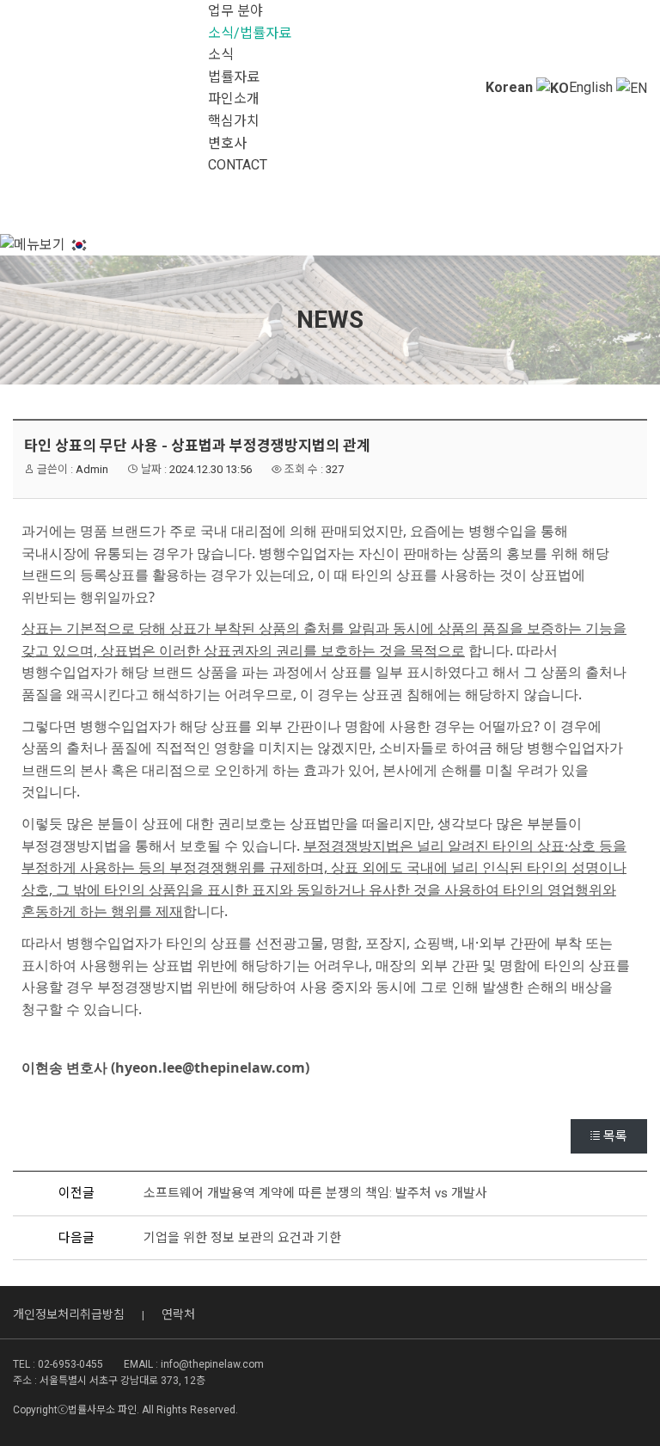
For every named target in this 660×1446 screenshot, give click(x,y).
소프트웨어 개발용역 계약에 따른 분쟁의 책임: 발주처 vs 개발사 (315, 1193)
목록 (615, 1136)
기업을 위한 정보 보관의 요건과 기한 (242, 1238)
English (592, 87)
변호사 (227, 143)
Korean (511, 87)
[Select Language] (79, 244)
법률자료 (234, 77)
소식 (221, 54)
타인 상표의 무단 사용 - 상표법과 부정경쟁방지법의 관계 (197, 445)
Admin (92, 469)
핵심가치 (234, 121)
